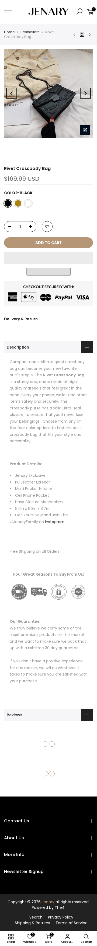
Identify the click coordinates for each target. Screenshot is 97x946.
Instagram (54, 521)
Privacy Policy (60, 917)
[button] (48, 258)
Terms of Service (72, 923)
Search (36, 917)
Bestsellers (30, 31)
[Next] (85, 93)
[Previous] (11, 93)
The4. (60, 907)
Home (9, 31)
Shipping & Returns (32, 923)
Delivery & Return (21, 319)
